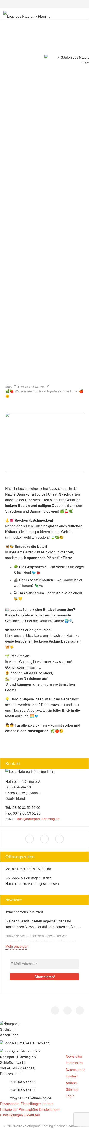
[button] (44, 4)
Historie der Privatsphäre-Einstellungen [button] (30, 1109)
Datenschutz (75, 1070)
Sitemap (72, 1089)
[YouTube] (59, 839)
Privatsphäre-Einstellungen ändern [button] (26, 1104)
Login (70, 1096)
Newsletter (74, 1056)
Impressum (74, 1063)
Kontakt (71, 1076)
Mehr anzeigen (16, 946)
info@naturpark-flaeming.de (38, 819)
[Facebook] (29, 839)
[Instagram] (44, 839)
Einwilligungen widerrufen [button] (20, 1115)
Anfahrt (71, 1083)
